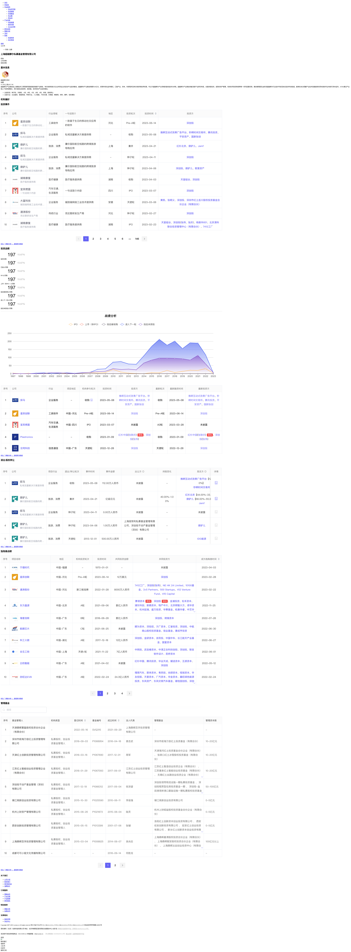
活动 (5, 33)
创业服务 (7, 7)
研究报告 (7, 901)
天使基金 (11, 13)
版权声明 (7, 919)
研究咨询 (7, 29)
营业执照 (69, 934)
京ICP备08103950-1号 (49, 925)
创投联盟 (11, 22)
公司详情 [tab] (4, 61)
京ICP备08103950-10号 (77, 925)
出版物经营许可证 (78, 934)
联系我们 (7, 882)
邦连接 (6, 5)
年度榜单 (11, 38)
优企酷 (10, 16)
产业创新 (7, 20)
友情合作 (7, 911)
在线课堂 (11, 11)
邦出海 (10, 18)
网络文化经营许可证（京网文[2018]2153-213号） (73, 929)
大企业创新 (11, 27)
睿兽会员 (7, 894)
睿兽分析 (7, 31)
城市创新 (11, 24)
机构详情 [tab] (4, 63)
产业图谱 (7, 898)
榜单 (5, 35)
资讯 (5, 2)
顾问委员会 (8, 884)
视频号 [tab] (3, 944)
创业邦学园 (11, 9)
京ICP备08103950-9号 (63, 925)
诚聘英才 (7, 886)
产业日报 (7, 896)
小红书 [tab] (3, 946)
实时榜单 (11, 40)
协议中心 (7, 921)
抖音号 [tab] (3, 948)
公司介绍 (7, 879)
